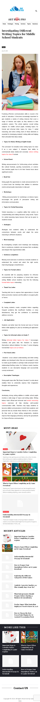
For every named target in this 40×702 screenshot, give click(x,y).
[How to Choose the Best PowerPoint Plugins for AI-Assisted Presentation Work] (7, 615)
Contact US (21, 688)
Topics (3, 47)
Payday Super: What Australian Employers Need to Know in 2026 (26, 605)
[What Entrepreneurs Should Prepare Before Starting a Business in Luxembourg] (7, 596)
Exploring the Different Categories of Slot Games (23, 577)
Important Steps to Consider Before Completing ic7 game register (24, 538)
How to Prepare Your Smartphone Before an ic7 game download (25, 567)
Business (6, 511)
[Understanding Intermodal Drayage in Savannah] (20, 503)
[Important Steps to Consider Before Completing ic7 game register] (20, 441)
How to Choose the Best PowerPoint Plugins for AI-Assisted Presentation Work (24, 615)
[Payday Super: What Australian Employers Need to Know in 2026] (7, 605)
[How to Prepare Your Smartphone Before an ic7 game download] (7, 567)
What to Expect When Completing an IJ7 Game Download (26, 548)
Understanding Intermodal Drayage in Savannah (23, 557)
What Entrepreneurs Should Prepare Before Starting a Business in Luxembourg (24, 596)
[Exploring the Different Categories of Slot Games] (7, 577)
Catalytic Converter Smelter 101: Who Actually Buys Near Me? (25, 586)
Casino (5, 449)
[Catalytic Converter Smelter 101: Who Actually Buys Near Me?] (7, 586)
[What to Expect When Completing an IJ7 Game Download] (20, 472)
